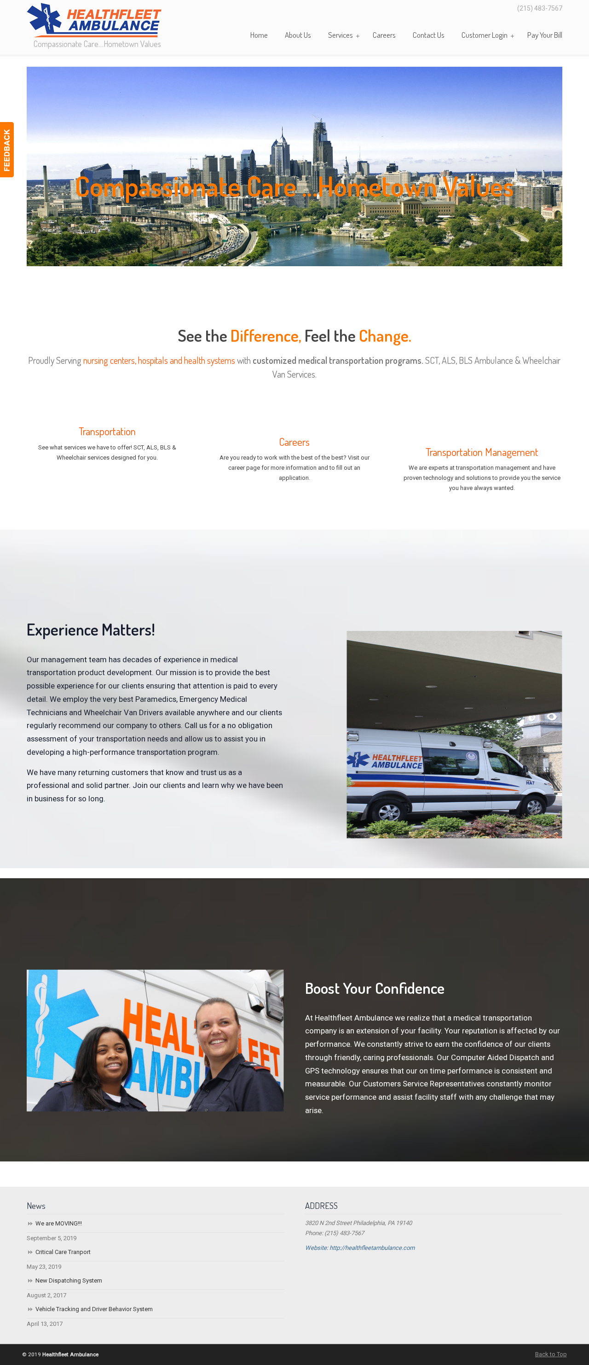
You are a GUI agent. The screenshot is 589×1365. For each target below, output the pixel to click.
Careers (294, 442)
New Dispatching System (68, 1280)
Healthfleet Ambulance (94, 20)
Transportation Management (482, 452)
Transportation (107, 431)
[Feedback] (7, 149)
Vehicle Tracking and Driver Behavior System (94, 1309)
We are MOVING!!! (58, 1223)
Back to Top (551, 1354)
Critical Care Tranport (63, 1251)
